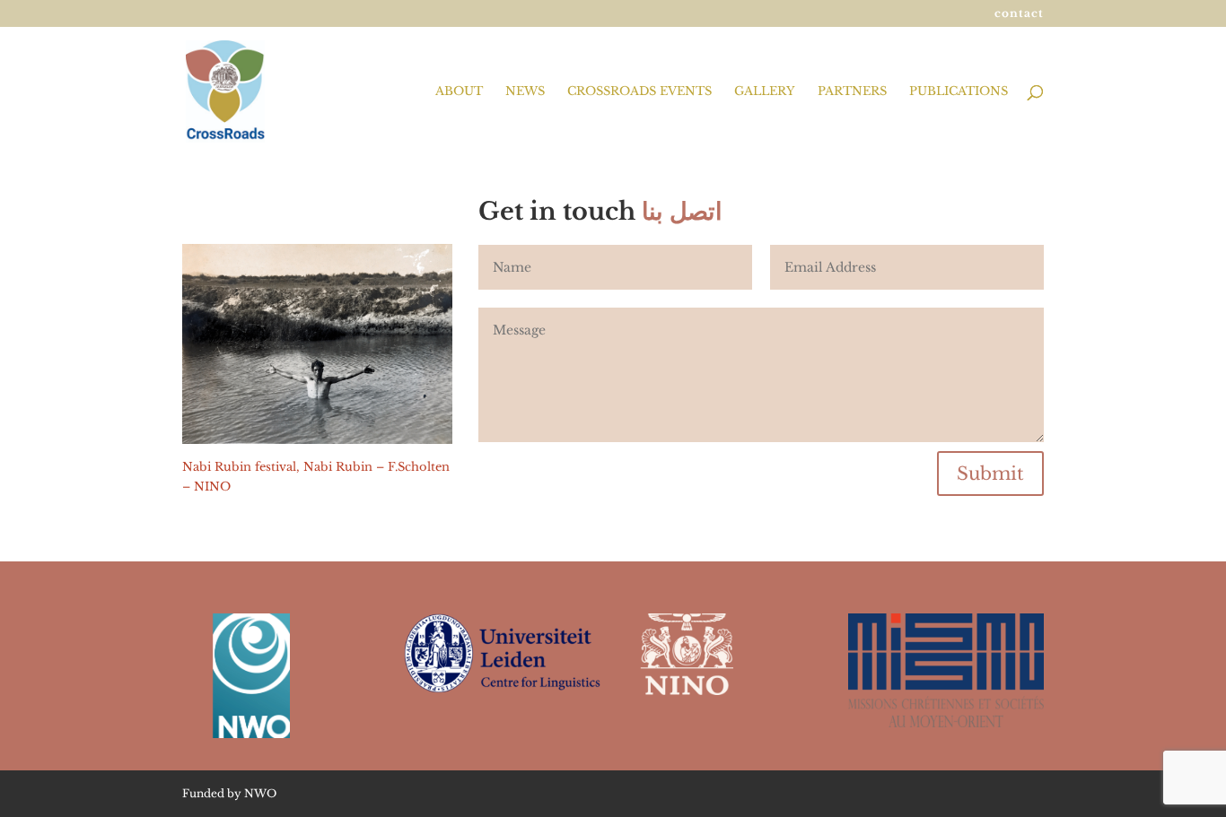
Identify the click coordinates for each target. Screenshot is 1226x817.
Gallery (764, 92)
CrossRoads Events (639, 92)
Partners (852, 92)
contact (1019, 14)
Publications (958, 92)
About (459, 92)
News (525, 92)
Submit (990, 473)
